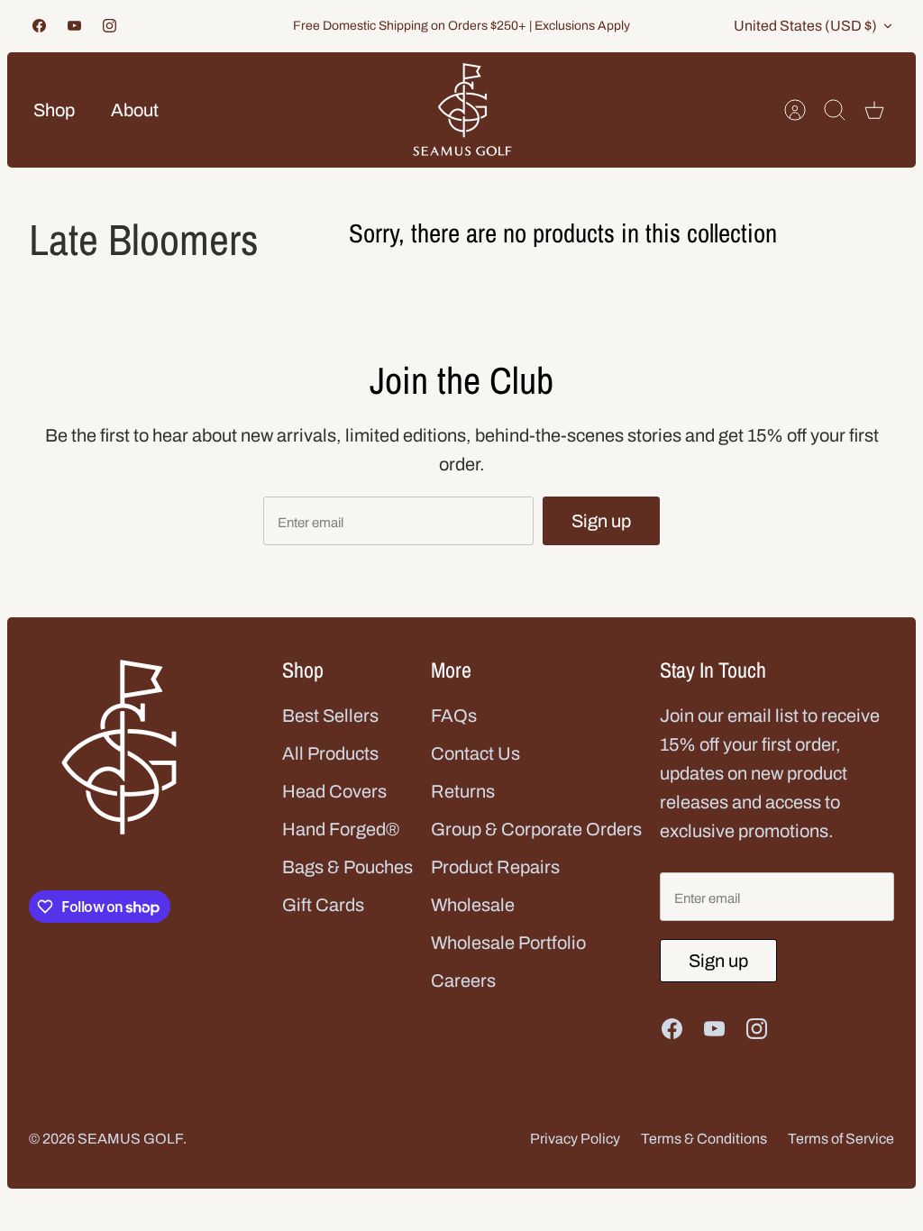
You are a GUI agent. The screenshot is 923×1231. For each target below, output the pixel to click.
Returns (463, 791)
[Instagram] (109, 25)
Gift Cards (323, 905)
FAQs (454, 715)
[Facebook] (39, 25)
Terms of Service (841, 1138)
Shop (54, 110)
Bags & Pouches (347, 867)
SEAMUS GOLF (130, 1138)
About (135, 110)
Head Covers (334, 791)
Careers (463, 980)
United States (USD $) (805, 25)
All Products (330, 753)
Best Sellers (330, 715)
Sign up (601, 521)
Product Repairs (495, 867)
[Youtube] (74, 25)
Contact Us (475, 753)
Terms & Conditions (704, 1138)
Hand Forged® (340, 829)
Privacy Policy (575, 1138)
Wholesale (473, 905)
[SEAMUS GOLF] (462, 110)
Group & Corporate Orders (536, 829)
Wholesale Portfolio (508, 943)
